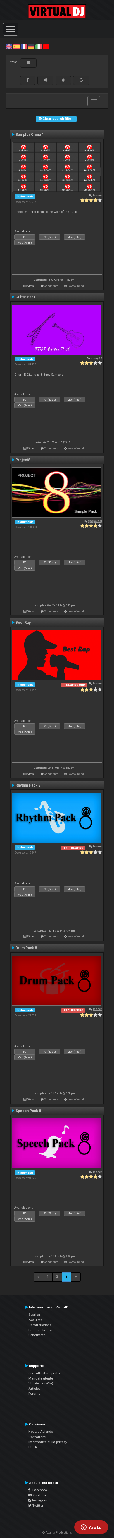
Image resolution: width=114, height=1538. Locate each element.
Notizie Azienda (40, 1432)
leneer (97, 195)
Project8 (22, 460)
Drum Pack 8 (26, 948)
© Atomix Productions (57, 1532)
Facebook (38, 1490)
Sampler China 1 (29, 134)
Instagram (40, 1500)
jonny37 (96, 358)
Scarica (34, 1315)
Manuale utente (40, 1378)
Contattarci (37, 1437)
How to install (76, 285)
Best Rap (23, 622)
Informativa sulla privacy (47, 1442)
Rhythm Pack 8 (27, 785)
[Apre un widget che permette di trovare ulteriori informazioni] (91, 1527)
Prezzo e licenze (40, 1330)
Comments (51, 285)
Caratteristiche (39, 1325)
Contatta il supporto (44, 1373)
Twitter (37, 1505)
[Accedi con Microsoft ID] (45, 80)
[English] (9, 46)
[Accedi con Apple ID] (63, 80)
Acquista (35, 1320)
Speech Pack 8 (28, 1111)
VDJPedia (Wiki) (40, 1383)
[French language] (24, 46)
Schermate (36, 1335)
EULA (32, 1447)
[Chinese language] (46, 46)
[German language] (31, 46)
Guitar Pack (25, 297)
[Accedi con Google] (81, 80)
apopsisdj (95, 521)
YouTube (39, 1495)
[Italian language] (38, 46)
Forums (34, 1394)
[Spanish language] (16, 46)
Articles (34, 1389)
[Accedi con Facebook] (27, 80)
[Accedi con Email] (28, 62)
